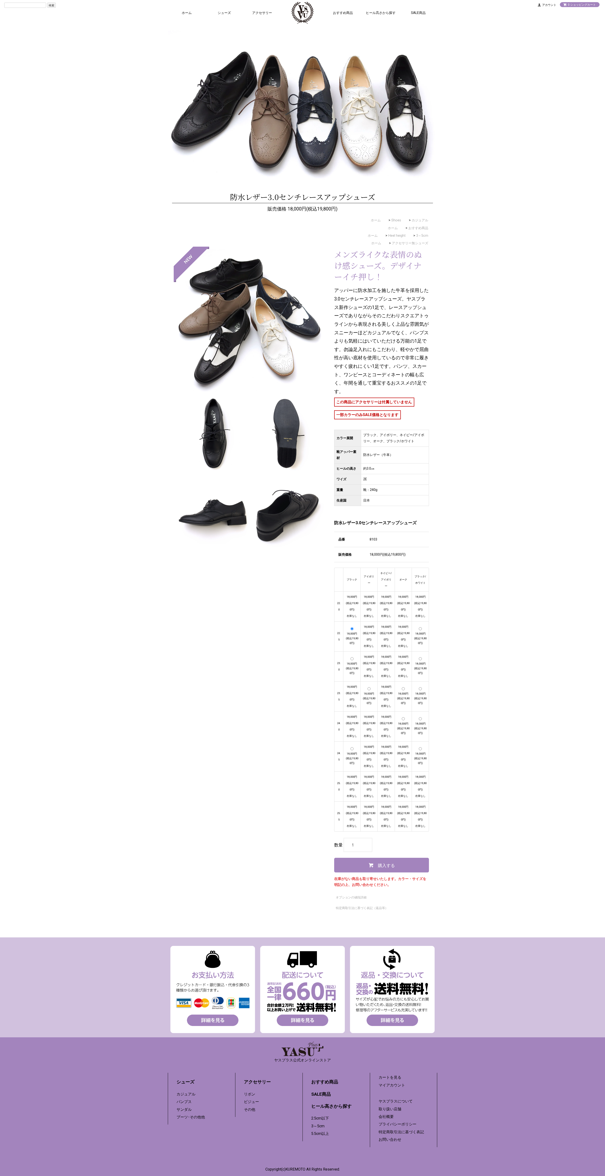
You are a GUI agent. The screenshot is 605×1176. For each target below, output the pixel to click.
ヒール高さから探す (381, 13)
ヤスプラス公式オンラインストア (302, 1060)
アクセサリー (262, 13)
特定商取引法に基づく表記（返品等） (362, 908)
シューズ (224, 13)
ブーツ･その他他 (191, 1117)
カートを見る (390, 1077)
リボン (249, 1094)
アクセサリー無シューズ (410, 243)
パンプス (184, 1101)
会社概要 (386, 1116)
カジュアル (420, 220)
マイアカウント (392, 1085)
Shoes (396, 220)
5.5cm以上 (320, 1133)
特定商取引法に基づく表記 (401, 1132)
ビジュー (251, 1101)
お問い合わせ (390, 1139)
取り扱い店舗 (390, 1109)
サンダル (184, 1109)
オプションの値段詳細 (351, 897)
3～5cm (422, 236)
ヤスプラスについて (396, 1101)
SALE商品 (418, 13)
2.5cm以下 (320, 1118)
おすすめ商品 (343, 13)
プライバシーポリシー (397, 1124)
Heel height (397, 236)
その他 (249, 1109)
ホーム (187, 13)
